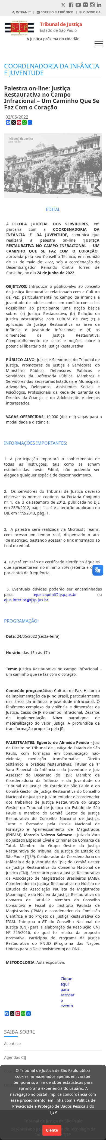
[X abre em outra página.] (64, 5)
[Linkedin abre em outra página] (99, 5)
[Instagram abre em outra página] (92, 5)
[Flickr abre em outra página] (85, 5)
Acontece (12, 1043)
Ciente (52, 1130)
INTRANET (23, 12)
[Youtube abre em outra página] (78, 5)
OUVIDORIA (91, 12)
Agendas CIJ (15, 1057)
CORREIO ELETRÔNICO (56, 12)
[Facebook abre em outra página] (71, 5)
